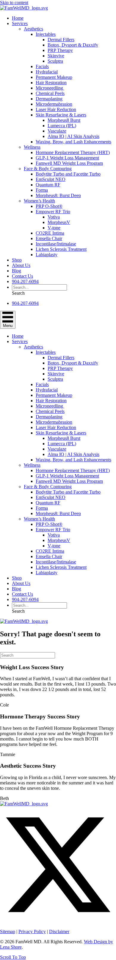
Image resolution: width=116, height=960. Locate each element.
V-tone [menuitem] (54, 227)
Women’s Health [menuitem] (39, 200)
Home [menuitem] (17, 18)
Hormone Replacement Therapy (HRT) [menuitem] (73, 152)
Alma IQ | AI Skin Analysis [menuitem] (73, 136)
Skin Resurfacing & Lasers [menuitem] (61, 114)
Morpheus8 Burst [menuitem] (64, 120)
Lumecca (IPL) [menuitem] (62, 125)
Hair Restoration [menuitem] (51, 82)
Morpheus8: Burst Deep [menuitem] (58, 195)
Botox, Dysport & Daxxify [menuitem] (73, 44)
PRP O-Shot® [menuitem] (49, 206)
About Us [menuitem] (21, 265)
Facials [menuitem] (42, 66)
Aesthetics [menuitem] (33, 28)
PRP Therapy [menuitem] (60, 50)
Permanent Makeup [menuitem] (54, 77)
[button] (18, 293)
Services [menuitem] (20, 23)
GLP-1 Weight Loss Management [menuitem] (67, 157)
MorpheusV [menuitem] (59, 222)
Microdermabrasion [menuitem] (54, 104)
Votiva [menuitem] (54, 216)
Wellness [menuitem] (32, 147)
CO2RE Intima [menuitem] (50, 233)
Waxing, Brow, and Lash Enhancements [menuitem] (73, 141)
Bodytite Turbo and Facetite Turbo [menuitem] (68, 173)
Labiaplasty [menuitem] (46, 254)
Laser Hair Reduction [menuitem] (56, 109)
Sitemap (7, 931)
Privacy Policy (32, 931)
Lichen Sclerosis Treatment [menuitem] (61, 249)
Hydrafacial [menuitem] (47, 71)
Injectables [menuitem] (46, 34)
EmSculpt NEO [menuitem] (50, 179)
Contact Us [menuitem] (22, 276)
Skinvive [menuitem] (56, 55)
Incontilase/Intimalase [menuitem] (56, 243)
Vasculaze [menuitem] (57, 130)
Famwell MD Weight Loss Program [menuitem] (69, 163)
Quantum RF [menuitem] (48, 184)
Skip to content (14, 2)
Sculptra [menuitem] (55, 61)
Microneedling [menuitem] (50, 87)
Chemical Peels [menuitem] (50, 93)
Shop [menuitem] (17, 259)
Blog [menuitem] (16, 270)
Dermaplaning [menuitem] (49, 98)
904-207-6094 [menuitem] (25, 281)
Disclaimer (59, 931)
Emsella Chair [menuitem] (49, 238)
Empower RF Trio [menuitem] (53, 211)
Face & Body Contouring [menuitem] (48, 168)
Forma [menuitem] (42, 190)
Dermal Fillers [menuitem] (61, 39)
